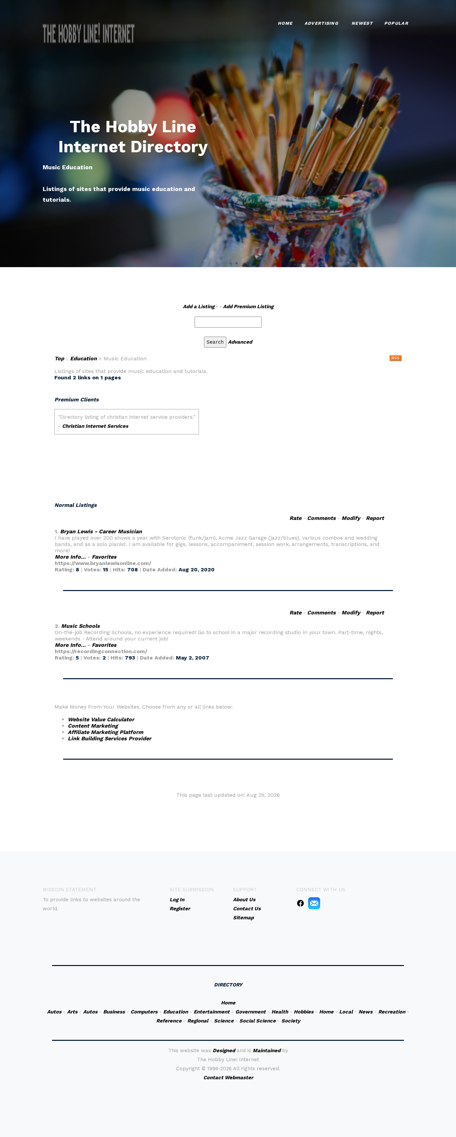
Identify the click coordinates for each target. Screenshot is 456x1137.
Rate (295, 518)
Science (224, 1021)
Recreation (391, 1012)
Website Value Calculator (101, 719)
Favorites (104, 557)
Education (83, 358)
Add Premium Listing (248, 307)
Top (59, 358)
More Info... (70, 557)
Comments (321, 518)
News (366, 1012)
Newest (362, 23)
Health (279, 1012)
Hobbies (303, 1012)
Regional (197, 1021)
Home (285, 23)
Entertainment (212, 1012)
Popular (396, 23)
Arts (72, 1012)
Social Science (257, 1021)
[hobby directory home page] (89, 33)
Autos (54, 1012)
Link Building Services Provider (109, 738)
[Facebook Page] (300, 903)
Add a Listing (198, 307)
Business (114, 1012)
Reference (169, 1021)
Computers (144, 1012)
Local (346, 1012)
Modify (350, 518)
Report (375, 518)
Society (290, 1021)
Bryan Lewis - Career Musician (101, 531)
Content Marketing (93, 726)
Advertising (321, 23)
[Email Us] (314, 903)
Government (250, 1012)
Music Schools (80, 626)
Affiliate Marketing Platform (105, 732)
